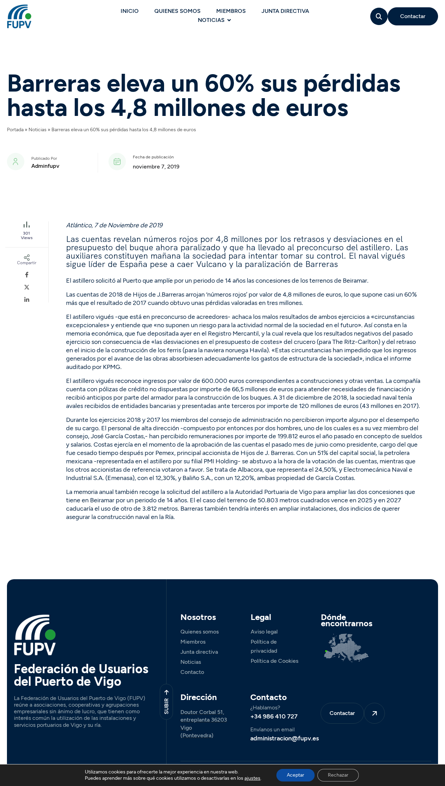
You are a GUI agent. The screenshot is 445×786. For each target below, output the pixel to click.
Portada (15, 130)
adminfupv (45, 166)
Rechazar (338, 775)
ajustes (252, 778)
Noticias (211, 20)
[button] (379, 16)
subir (166, 706)
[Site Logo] (19, 16)
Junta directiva (285, 11)
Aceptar (295, 775)
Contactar (413, 16)
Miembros (231, 11)
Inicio (130, 11)
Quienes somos (177, 11)
